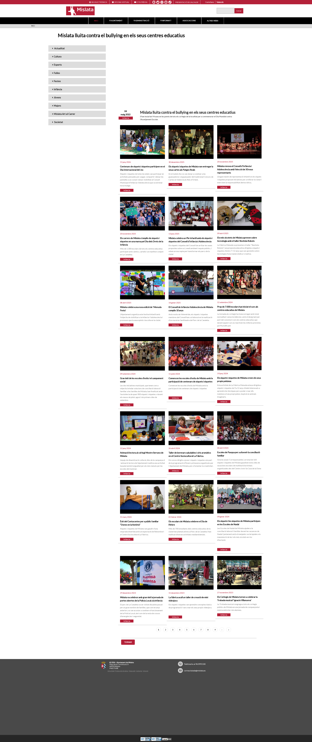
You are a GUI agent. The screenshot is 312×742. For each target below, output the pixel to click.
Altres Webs (212, 21)
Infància (58, 89)
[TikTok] (170, 2)
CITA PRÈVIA (142, 2)
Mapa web (132, 671)
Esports (58, 64)
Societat (58, 122)
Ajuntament (116, 20)
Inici (96, 21)
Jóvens (57, 97)
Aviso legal (111, 671)
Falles (57, 73)
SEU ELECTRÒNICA (99, 2)
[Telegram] (166, 2)
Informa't (166, 20)
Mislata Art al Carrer (64, 113)
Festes (57, 81)
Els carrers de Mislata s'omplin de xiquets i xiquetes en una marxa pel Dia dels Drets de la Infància (141, 241)
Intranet (145, 671)
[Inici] (78, 11)
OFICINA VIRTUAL (121, 2)
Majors (57, 105)
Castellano (209, 2)
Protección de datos (121, 671)
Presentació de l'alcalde (186, 2)
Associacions (189, 20)
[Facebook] (154, 2)
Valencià (220, 2)
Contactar (139, 671)
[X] (158, 2)
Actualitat (59, 48)
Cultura (57, 56)
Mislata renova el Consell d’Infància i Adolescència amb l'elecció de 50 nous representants (235, 169)
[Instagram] (162, 2)
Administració (142, 20)
